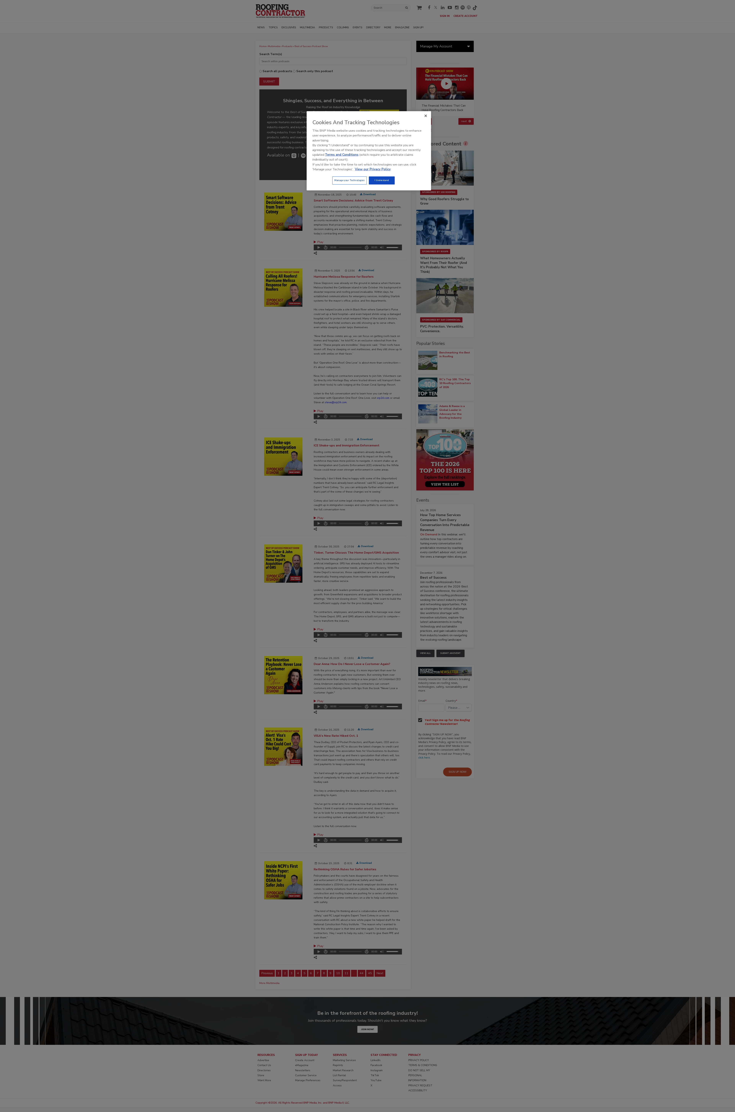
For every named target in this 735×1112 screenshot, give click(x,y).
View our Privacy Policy (373, 169)
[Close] (425, 116)
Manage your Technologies (349, 180)
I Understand (382, 180)
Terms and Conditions (342, 155)
